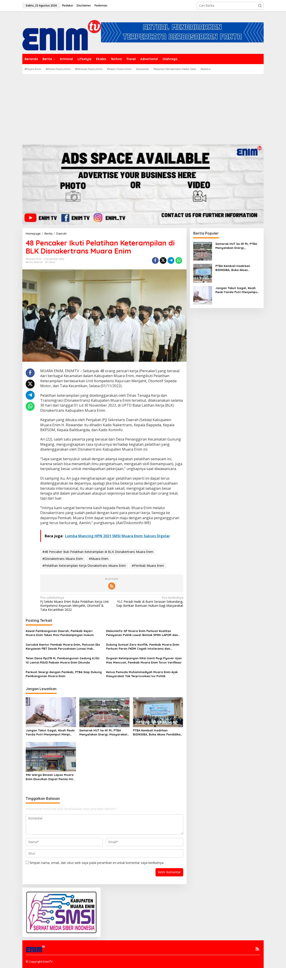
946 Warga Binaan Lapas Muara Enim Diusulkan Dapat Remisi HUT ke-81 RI (50, 777)
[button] (260, 5)
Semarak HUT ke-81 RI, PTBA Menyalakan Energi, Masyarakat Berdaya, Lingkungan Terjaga (103, 732)
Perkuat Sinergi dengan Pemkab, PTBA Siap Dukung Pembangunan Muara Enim (64, 674)
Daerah (38, 262)
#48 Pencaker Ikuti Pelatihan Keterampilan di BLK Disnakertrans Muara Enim (97, 552)
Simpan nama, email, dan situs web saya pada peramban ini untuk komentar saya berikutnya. (96, 863)
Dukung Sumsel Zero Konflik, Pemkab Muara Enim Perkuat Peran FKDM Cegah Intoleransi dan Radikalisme (142, 647)
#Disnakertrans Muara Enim (62, 558)
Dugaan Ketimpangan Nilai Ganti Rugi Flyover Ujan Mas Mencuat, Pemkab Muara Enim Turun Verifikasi (144, 660)
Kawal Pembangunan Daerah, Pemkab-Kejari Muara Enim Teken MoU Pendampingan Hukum (60, 633)
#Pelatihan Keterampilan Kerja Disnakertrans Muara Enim (84, 565)
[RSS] (111, 586)
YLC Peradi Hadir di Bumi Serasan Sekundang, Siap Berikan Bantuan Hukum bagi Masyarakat (149, 602)
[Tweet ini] (163, 260)
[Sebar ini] (155, 260)
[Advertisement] (143, 107)
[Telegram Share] (171, 260)
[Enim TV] (61, 32)
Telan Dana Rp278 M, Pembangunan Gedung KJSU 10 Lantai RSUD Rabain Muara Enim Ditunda (62, 660)
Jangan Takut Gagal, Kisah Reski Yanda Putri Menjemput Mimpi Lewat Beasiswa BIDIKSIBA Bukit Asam (50, 732)
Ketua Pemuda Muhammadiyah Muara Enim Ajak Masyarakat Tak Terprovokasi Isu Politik (142, 674)
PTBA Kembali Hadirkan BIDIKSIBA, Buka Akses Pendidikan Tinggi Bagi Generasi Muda (157, 732)
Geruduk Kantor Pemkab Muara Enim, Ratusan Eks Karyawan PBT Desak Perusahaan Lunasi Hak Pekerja (63, 647)
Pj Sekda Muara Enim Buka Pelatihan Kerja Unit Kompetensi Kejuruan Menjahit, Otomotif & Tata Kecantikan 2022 (74, 604)
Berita (29, 262)
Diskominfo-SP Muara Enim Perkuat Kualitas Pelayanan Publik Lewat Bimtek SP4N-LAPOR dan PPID (142, 633)
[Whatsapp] (178, 260)
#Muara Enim (98, 558)
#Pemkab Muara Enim (148, 565)
